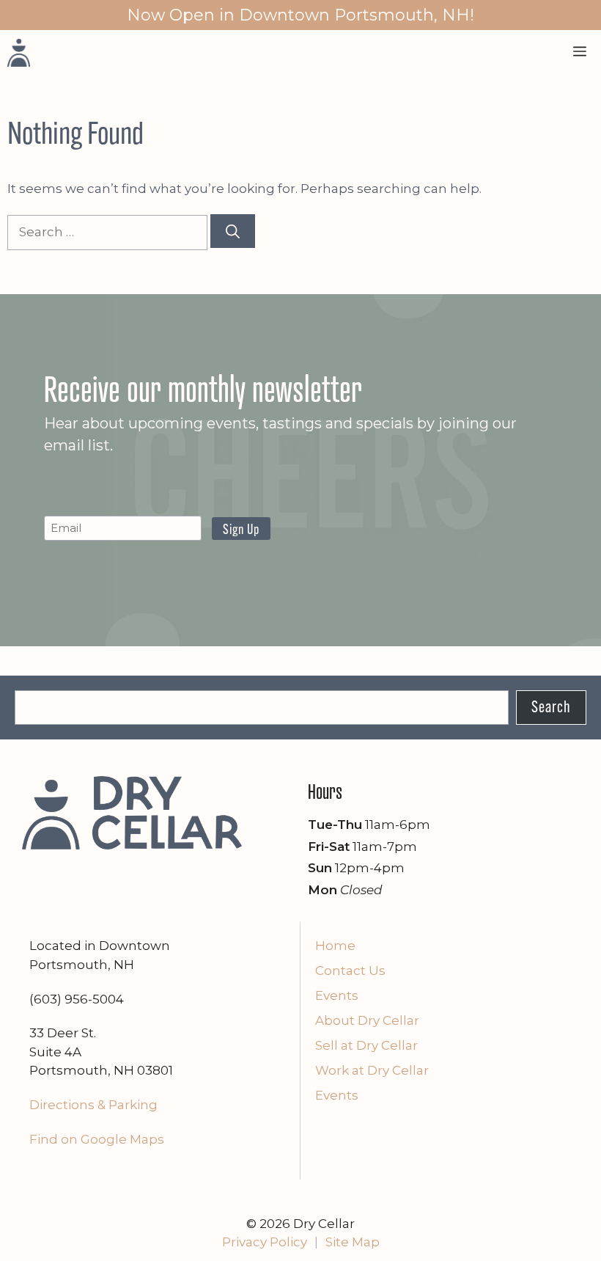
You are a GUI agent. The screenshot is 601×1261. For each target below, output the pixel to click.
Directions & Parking (93, 1104)
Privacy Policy (264, 1242)
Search (551, 708)
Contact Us (350, 970)
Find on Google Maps (96, 1139)
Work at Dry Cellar (372, 1070)
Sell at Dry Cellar (366, 1045)
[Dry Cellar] (18, 52)
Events (336, 995)
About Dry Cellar (367, 1020)
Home (335, 945)
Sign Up (241, 531)
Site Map (352, 1242)
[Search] (232, 231)
